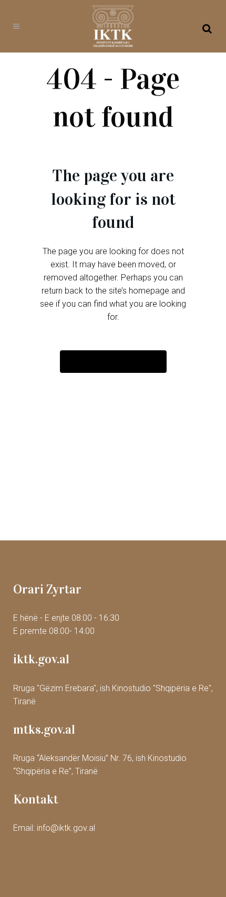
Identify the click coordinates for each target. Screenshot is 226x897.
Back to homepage (113, 361)
